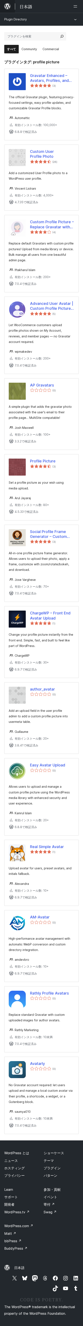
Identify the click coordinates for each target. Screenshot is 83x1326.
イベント (50, 1197)
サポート (11, 1197)
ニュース (11, 1160)
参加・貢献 (52, 1189)
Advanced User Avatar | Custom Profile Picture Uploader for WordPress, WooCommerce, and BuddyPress (51, 306)
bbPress (12, 1241)
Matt (10, 1233)
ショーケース (54, 1153)
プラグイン (52, 1168)
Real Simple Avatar (47, 846)
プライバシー (14, 1175)
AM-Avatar (40, 917)
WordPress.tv (17, 1212)
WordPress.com (18, 1226)
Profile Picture (43, 461)
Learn (8, 1189)
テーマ (49, 1160)
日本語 (19, 1268)
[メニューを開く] (76, 6)
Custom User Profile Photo (42, 154)
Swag (50, 1212)
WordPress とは (16, 1153)
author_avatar (42, 689)
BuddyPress (15, 1248)
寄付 (49, 1204)
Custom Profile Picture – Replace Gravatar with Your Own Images (52, 224)
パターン (50, 1175)
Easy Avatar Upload (47, 765)
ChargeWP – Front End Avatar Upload (50, 615)
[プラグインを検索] (62, 36)
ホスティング (14, 1168)
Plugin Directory (15, 19)
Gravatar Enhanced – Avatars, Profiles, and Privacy (49, 78)
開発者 (9, 1204)
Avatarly (37, 1063)
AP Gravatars (42, 385)
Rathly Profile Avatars (49, 993)
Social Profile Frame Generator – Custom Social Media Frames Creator (48, 534)
